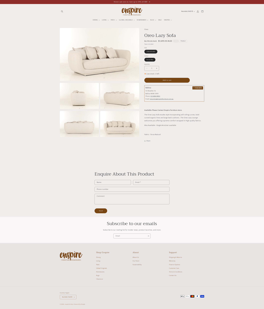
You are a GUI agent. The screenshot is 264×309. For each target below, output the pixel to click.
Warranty (172, 261)
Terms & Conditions (175, 272)
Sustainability (137, 265)
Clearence (99, 279)
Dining (98, 257)
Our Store (136, 261)
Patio (98, 265)
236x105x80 (151, 51)
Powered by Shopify (79, 304)
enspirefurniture (69, 304)
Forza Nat (150, 60)
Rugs (97, 275)
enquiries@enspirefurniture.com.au (161, 99)
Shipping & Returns (175, 257)
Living (98, 261)
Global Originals (101, 268)
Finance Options (174, 265)
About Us (136, 257)
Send (101, 211)
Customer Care (174, 268)
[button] (62, 11)
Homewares (100, 272)
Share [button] (148, 141)
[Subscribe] (148, 236)
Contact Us (172, 275)
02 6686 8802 (155, 96)
